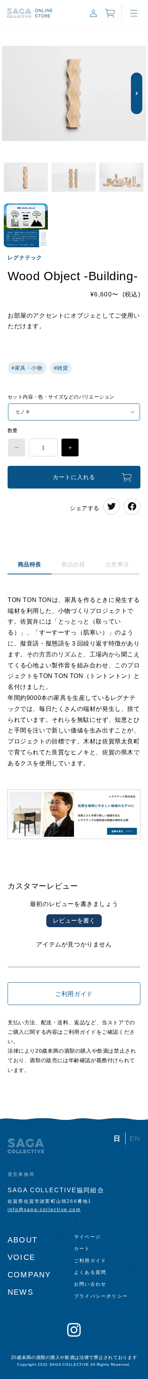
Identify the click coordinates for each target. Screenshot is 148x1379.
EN (134, 1138)
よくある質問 (90, 1272)
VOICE (21, 1257)
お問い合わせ (90, 1284)
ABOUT (23, 1240)
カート (82, 1248)
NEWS (20, 1292)
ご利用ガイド (74, 994)
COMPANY (29, 1274)
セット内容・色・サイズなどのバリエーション (61, 397)
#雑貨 (61, 368)
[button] (134, 13)
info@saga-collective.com (44, 1209)
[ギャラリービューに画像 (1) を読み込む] (26, 178)
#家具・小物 (27, 368)
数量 (13, 430)
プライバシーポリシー (101, 1296)
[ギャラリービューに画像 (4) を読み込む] (26, 225)
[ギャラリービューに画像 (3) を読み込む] (121, 178)
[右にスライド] (136, 93)
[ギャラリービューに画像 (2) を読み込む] (74, 178)
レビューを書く (74, 920)
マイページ (87, 1236)
